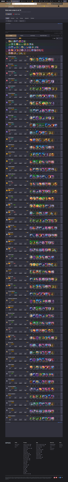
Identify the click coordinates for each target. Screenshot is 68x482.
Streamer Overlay (26, 473)
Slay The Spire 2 (26, 458)
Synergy (21, 18)
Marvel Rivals (25, 455)
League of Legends (26, 444)
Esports (24, 471)
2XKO (24, 463)
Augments (27, 18)
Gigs (24, 472)
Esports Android (39, 457)
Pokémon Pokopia (26, 454)
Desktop (24, 466)
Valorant (24, 449)
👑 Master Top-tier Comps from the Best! (44, 3)
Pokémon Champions (27, 448)
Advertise (61, 445)
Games (24, 467)
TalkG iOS (37, 455)
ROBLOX (24, 452)
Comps (7, 18)
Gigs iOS (37, 453)
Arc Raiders (25, 457)
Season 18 (9, 14)
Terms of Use (52, 445)
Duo (24, 468)
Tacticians (32, 18)
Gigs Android (38, 452)
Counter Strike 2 (26, 459)
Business (60, 444)
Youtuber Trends (17, 14)
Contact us (52, 449)
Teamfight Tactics (15, 1)
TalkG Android (38, 454)
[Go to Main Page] (3, 1)
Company (16, 445)
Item (17, 18)
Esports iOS (38, 458)
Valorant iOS (38, 450)
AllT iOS (37, 448)
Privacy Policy (52, 444)
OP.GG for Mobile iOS (39, 445)
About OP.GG (17, 444)
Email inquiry (52, 448)
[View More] (56, 1)
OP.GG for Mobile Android (40, 444)
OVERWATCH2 (25, 453)
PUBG (24, 450)
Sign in (65, 1)
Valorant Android (39, 449)
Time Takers (25, 464)
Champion (12, 18)
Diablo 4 (24, 462)
